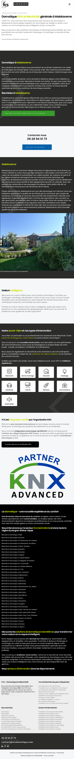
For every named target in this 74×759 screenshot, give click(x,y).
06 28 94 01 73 (22, 4)
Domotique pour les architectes (49, 686)
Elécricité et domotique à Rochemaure (15, 607)
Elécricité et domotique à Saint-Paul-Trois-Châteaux (19, 615)
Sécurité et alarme (7, 716)
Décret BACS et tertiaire (46, 692)
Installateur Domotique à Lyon (48, 727)
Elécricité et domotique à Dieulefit (13, 549)
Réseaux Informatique (8, 717)
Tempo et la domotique (46, 698)
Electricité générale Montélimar (12, 725)
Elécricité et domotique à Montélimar (14, 595)
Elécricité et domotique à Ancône (13, 538)
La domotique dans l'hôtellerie (11, 721)
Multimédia (5, 714)
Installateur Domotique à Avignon (49, 716)
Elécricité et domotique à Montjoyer (14, 589)
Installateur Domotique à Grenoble (50, 719)
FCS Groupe (60, 753)
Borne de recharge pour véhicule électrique (16, 729)
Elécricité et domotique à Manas (13, 578)
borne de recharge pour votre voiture (18, 338)
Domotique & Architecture (10, 719)
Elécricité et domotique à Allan (12, 535)
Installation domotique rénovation (49, 696)
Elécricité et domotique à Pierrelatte (14, 601)
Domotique (5, 712)
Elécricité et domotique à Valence (13, 627)
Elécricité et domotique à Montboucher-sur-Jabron (19, 587)
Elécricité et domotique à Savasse (13, 624)
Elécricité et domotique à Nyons (12, 598)
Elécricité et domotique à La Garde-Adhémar (17, 566)
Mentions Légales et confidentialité (31, 756)
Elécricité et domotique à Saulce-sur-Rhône (16, 618)
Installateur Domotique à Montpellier (50, 712)
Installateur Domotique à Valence (49, 721)
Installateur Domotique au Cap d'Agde (51, 725)
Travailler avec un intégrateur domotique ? (52, 688)
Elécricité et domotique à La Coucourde (15, 564)
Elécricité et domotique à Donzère (13, 552)
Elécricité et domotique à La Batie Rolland (15, 558)
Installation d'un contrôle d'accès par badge (53, 703)
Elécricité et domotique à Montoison (14, 592)
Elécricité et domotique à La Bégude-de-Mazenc (18, 561)
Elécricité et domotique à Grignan (13, 555)
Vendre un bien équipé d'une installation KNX (53, 694)
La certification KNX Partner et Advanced (52, 690)
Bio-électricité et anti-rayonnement (13, 727)
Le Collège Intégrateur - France (49, 699)
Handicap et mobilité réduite (11, 723)
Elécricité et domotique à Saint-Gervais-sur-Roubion (19, 610)
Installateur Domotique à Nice (48, 714)
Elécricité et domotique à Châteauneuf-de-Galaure (19, 540)
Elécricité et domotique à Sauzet (13, 621)
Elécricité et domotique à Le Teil (12, 569)
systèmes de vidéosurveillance (45, 354)
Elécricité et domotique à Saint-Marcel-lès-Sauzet (19, 612)
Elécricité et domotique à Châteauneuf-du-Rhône (19, 543)
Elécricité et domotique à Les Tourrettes (15, 572)
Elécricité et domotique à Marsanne (14, 581)
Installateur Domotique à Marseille (49, 723)
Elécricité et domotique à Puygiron (13, 604)
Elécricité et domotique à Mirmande (14, 584)
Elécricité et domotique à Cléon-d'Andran (16, 546)
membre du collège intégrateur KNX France (20, 433)
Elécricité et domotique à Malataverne (15, 575)
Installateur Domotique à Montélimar (50, 717)
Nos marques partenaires (46, 701)
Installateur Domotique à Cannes (49, 729)
